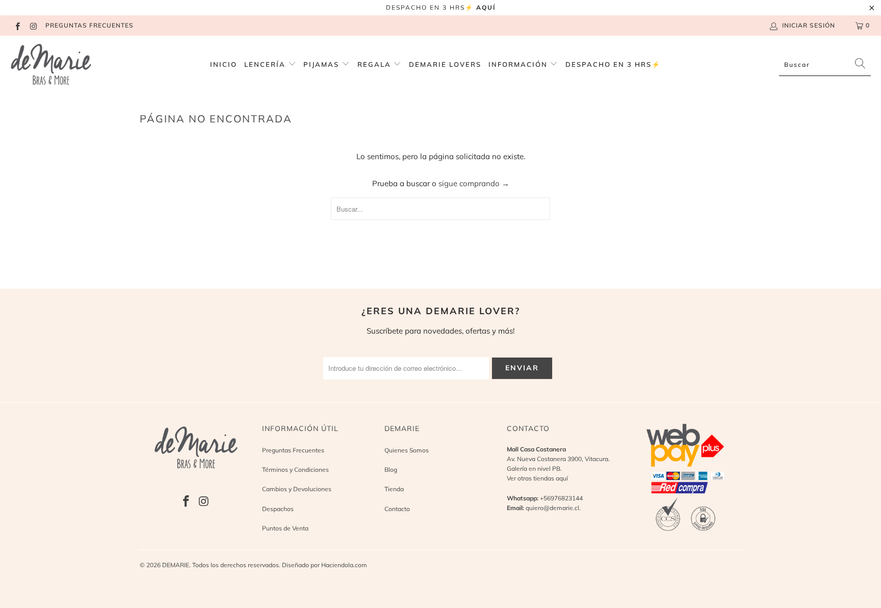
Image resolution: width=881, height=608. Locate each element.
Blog (390, 469)
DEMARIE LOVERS (445, 64)
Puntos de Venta (285, 528)
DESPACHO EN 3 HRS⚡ (613, 64)
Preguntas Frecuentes (293, 450)
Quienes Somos (406, 450)
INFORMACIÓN (519, 64)
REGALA (375, 64)
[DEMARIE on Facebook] (17, 25)
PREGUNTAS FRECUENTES (89, 25)
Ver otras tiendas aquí (537, 478)
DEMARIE (175, 565)
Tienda (394, 489)
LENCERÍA (265, 64)
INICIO (223, 64)
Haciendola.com (344, 565)
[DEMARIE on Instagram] (33, 25)
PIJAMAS (322, 64)
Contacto (397, 509)
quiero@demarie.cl (552, 508)
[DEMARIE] (51, 65)
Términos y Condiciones (295, 469)
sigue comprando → (473, 183)
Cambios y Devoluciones (296, 489)
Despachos (278, 509)
